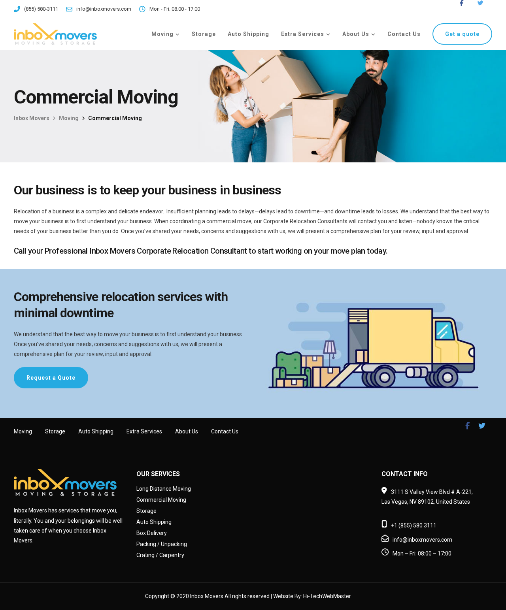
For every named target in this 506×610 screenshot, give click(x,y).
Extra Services (302, 34)
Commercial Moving (161, 500)
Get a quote (462, 34)
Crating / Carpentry (160, 555)
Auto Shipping (248, 34)
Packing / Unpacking (161, 544)
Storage (204, 34)
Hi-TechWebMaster (327, 596)
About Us (355, 34)
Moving (162, 34)
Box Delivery (151, 533)
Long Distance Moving (163, 489)
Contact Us (404, 34)
